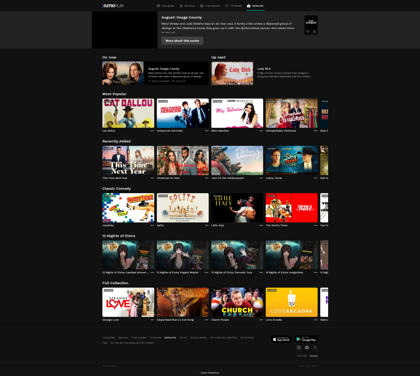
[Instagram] (298, 347)
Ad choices (247, 337)
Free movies (212, 5)
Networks (257, 5)
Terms (183, 337)
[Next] (318, 112)
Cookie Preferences (210, 373)
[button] (182, 41)
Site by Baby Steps (308, 366)
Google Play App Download (306, 340)
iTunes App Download (282, 340)
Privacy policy (198, 337)
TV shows (236, 5)
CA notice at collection (223, 337)
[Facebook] (306, 347)
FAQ (104, 342)
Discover (190, 5)
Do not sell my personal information (132, 342)
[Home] (113, 5)
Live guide (168, 5)
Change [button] (314, 355)
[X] (315, 347)
